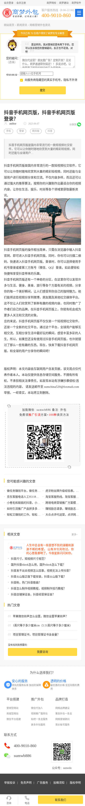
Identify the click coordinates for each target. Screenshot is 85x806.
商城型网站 (12, 713)
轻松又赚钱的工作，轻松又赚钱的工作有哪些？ (36, 514)
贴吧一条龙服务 (39, 719)
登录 (21, 131)
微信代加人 (37, 708)
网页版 (35, 131)
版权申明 (75, 782)
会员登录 (8, 3)
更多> (75, 534)
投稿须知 (58, 782)
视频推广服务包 (39, 713)
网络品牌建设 (62, 708)
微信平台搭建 (14, 719)
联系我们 (60, 799)
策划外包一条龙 (63, 713)
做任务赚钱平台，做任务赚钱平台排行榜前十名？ (37, 490)
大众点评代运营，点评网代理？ (64, 514)
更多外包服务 (38, 724)
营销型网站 (12, 708)
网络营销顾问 (62, 719)
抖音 (50, 131)
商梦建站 (64, 3)
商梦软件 (76, 3)
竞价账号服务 (62, 724)
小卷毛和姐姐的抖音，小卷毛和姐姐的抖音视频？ (37, 502)
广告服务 (42, 782)
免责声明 (26, 782)
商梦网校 (51, 3)
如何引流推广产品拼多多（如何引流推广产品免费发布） (41, 508)
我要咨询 (42, 651)
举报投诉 (9, 782)
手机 (8, 131)
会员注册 (21, 3)
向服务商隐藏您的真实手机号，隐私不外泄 (51, 79)
